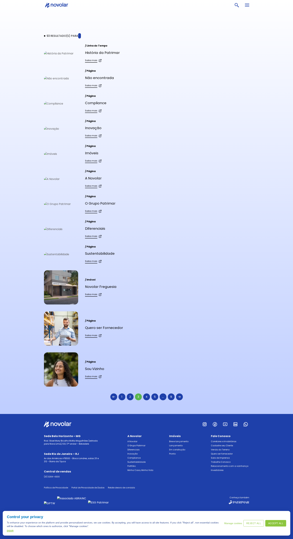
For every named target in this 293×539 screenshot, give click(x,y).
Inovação (93, 128)
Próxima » (179, 396)
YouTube (225, 424)
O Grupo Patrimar (100, 203)
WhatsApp (245, 424)
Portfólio (131, 466)
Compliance (95, 103)
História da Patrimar (102, 52)
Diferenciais (95, 228)
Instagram (204, 424)
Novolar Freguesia (100, 286)
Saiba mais (91, 60)
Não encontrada (99, 77)
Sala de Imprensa (220, 457)
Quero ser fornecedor (222, 453)
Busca (236, 5)
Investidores (217, 470)
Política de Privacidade (56, 487)
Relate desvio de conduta (121, 487)
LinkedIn (235, 424)
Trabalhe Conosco (221, 461)
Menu (247, 5)
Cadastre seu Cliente (222, 445)
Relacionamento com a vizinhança (229, 466)
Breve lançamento (178, 441)
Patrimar (59, 5)
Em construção (177, 449)
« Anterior (113, 396)
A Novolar (93, 178)
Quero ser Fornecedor (104, 327)
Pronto (172, 453)
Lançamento (176, 445)
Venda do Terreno (220, 449)
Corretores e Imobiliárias (223, 441)
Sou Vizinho (94, 368)
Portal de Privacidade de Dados (88, 487)
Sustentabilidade (100, 253)
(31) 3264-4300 (52, 476)
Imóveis (91, 153)
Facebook (215, 424)
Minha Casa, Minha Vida (140, 470)
